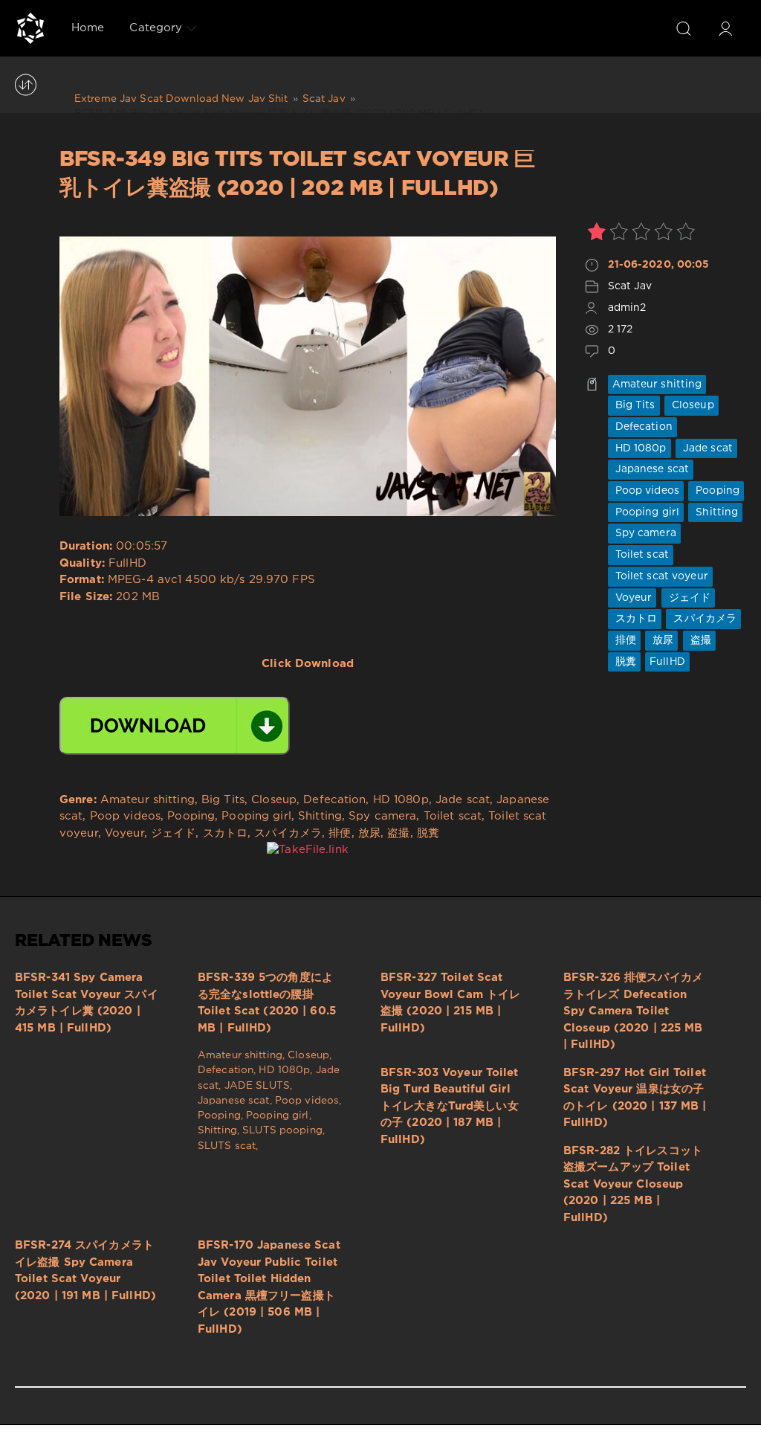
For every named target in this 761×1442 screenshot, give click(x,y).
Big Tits (633, 405)
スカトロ (635, 618)
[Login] (725, 28)
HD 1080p (639, 448)
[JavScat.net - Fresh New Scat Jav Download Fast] (30, 28)
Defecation (642, 426)
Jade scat (706, 448)
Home (87, 28)
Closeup (691, 405)
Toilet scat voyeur (660, 576)
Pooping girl (646, 512)
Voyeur (632, 597)
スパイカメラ (703, 618)
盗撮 (699, 640)
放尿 (661, 640)
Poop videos (645, 490)
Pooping (716, 490)
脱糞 (624, 661)
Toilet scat (640, 554)
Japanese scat (651, 469)
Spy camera (644, 533)
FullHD (667, 661)
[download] (174, 726)
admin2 (627, 307)
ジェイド (688, 597)
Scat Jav (630, 286)
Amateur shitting (657, 384)
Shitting (715, 512)
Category (155, 28)
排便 (624, 640)
